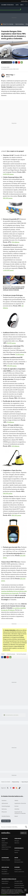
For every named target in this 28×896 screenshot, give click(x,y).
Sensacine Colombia (19, 885)
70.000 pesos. (19, 354)
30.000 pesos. (11, 343)
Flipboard (19, 62)
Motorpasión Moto (18, 862)
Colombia (16, 809)
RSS (16, 787)
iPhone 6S (4, 812)
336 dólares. (15, 242)
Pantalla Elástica (6, 816)
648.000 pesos (7, 493)
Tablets (16, 800)
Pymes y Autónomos (19, 871)
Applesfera (4, 845)
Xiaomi (16, 816)
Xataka (3, 840)
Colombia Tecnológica (7, 4)
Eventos (16, 806)
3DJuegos (16, 840)
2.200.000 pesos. (8, 174)
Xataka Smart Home (6, 847)
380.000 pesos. (16, 515)
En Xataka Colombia (7, 285)
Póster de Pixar (15, 782)
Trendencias (4, 869)
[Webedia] (24, 1)
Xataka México (5, 881)
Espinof (16, 852)
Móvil (22, 4)
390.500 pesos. (12, 366)
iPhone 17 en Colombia (8, 24)
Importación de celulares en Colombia (20, 812)
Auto (17, 4)
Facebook (14, 62)
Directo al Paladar (6, 860)
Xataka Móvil (5, 842)
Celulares (4, 800)
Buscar (26, 827)
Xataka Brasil (5, 883)
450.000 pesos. (8, 198)
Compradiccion (5, 873)
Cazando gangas (11, 654)
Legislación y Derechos (20, 803)
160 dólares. (15, 446)
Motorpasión (17, 860)
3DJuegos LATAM (18, 881)
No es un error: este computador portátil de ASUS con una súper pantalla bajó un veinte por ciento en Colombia (13, 288)
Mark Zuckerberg (19, 24)
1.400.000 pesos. (8, 270)
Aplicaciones (5, 803)
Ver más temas (6, 821)
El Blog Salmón (17, 869)
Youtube (13, 787)
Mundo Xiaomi (5, 849)
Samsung (4, 809)
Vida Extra (16, 842)
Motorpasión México (19, 887)
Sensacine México (18, 883)
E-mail (22, 62)
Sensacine (16, 850)
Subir (22, 833)
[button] (10, 75)
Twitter (16, 62)
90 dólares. (10, 422)
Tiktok (19, 787)
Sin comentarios (7, 62)
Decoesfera (4, 871)
